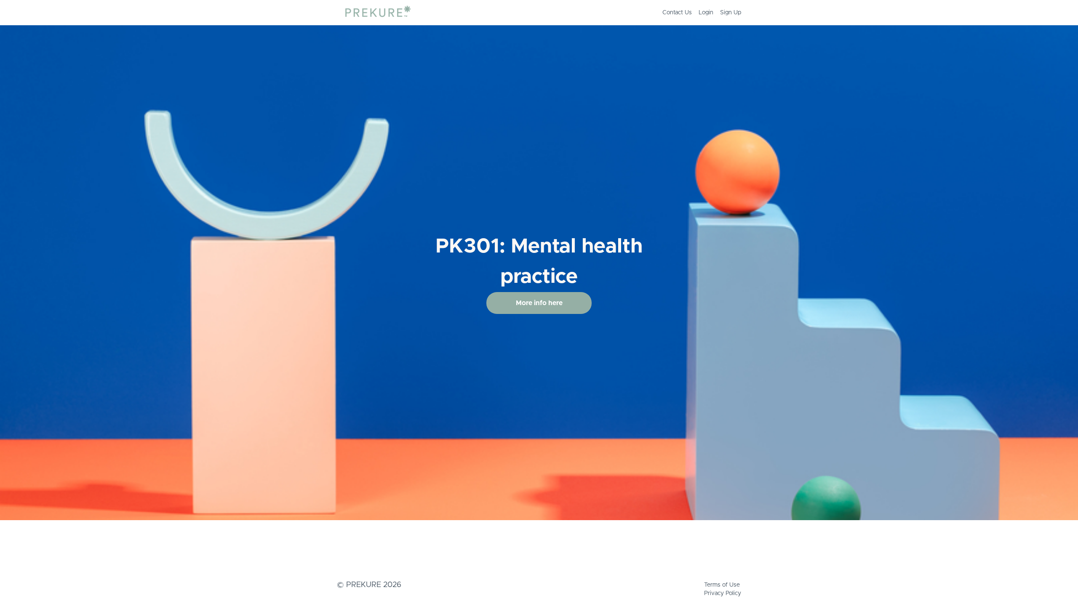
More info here (539, 303)
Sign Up (730, 13)
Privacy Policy (722, 593)
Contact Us (677, 13)
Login (706, 13)
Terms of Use (722, 585)
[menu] (698, 12)
